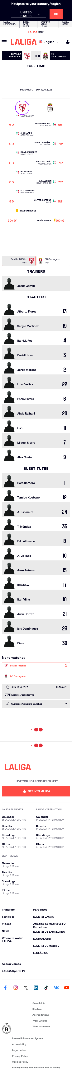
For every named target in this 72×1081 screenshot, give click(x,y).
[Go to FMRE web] (16, 1028)
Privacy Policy (20, 1056)
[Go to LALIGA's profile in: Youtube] (66, 987)
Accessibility (19, 1044)
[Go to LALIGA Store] (36, 32)
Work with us (39, 1020)
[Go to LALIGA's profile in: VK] (56, 987)
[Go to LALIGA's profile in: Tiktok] (46, 987)
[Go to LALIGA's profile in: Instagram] (15, 987)
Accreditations (40, 1015)
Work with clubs (41, 1026)
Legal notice (19, 1050)
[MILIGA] (66, 42)
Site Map (37, 1009)
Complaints (38, 1003)
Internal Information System (27, 1038)
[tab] (19, 261)
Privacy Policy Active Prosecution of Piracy (36, 1067)
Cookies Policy (20, 1061)
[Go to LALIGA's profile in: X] (25, 987)
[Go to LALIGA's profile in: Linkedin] (36, 987)
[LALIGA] (24, 42)
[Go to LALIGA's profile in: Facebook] (5, 987)
